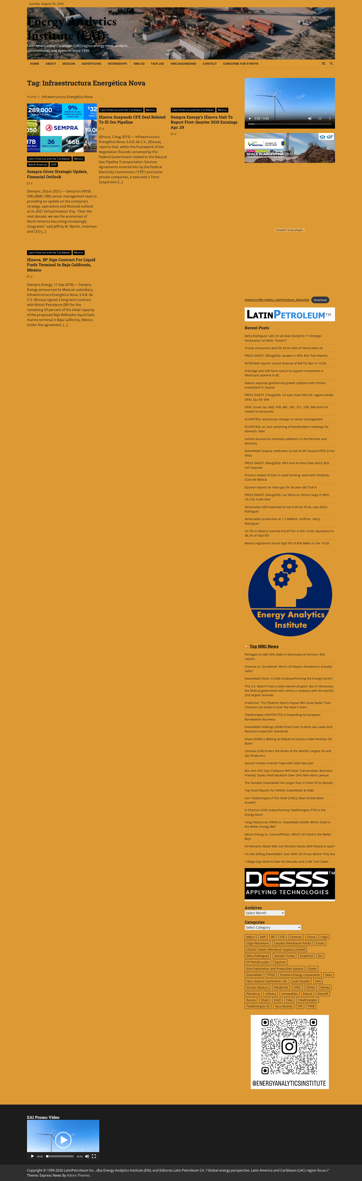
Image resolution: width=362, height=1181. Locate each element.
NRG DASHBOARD (183, 64)
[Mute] (87, 1156)
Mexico (78, 158)
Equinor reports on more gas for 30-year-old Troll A (281, 487)
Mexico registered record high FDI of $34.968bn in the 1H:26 (287, 543)
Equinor (280, 962)
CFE (282, 937)
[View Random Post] (323, 63)
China (311, 937)
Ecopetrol (306, 956)
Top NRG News (264, 646)
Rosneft (323, 994)
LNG (318, 981)
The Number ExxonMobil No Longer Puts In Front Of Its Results (289, 783)
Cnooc (320, 943)
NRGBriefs (281, 987)
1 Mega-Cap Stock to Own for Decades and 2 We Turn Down (286, 861)
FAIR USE (157, 64)
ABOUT (51, 64)
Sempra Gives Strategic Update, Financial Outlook (57, 174)
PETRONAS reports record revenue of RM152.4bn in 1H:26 (286, 363)
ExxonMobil (254, 975)
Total (289, 1000)
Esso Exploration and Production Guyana (274, 969)
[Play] (32, 1156)
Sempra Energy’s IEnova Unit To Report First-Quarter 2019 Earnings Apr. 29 (204, 122)
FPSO (271, 975)
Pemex (325, 987)
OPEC (297, 987)
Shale (265, 1000)
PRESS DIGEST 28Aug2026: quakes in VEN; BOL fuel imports (286, 356)
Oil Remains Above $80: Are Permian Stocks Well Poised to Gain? (290, 846)
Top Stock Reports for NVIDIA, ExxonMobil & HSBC (279, 790)
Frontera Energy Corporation (300, 975)
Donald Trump (284, 956)
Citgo (324, 937)
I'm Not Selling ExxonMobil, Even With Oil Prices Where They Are (290, 854)
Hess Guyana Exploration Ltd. (266, 981)
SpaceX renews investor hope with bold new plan (279, 763)
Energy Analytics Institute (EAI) (72, 28)
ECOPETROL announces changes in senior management (284, 419)
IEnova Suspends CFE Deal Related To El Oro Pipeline (132, 119)
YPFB (311, 1006)
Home (34, 64)
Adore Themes (78, 1175)
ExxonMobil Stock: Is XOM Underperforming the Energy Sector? (289, 678)
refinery (270, 994)
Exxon (313, 969)
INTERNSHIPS (117, 64)
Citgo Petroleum (257, 943)
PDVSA (310, 987)
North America (37, 164)
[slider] (60, 1156)
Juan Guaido (301, 981)
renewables (289, 994)
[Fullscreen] (94, 1156)
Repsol (307, 994)
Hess (328, 975)
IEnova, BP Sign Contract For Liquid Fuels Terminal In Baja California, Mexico (61, 265)
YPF (300, 1006)
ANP (263, 937)
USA (54, 164)
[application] (63, 1140)
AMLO (250, 937)
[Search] (331, 63)
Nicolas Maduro (257, 987)
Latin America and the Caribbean (49, 158)
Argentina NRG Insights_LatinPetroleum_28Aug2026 (277, 300)
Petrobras (253, 994)
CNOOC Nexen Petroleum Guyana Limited (275, 949)
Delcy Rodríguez (257, 956)
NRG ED (139, 64)
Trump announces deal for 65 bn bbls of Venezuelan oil (284, 348)
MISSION (68, 64)
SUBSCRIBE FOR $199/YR (240, 64)
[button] (63, 1140)
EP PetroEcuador (257, 962)
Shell (277, 1000)
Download (320, 300)
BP (273, 937)
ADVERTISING (91, 64)
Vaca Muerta (283, 1006)
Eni (320, 956)
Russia (251, 1000)
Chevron (296, 937)
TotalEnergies (307, 1000)
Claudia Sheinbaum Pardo (292, 943)
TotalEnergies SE (258, 1006)
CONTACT (210, 64)
